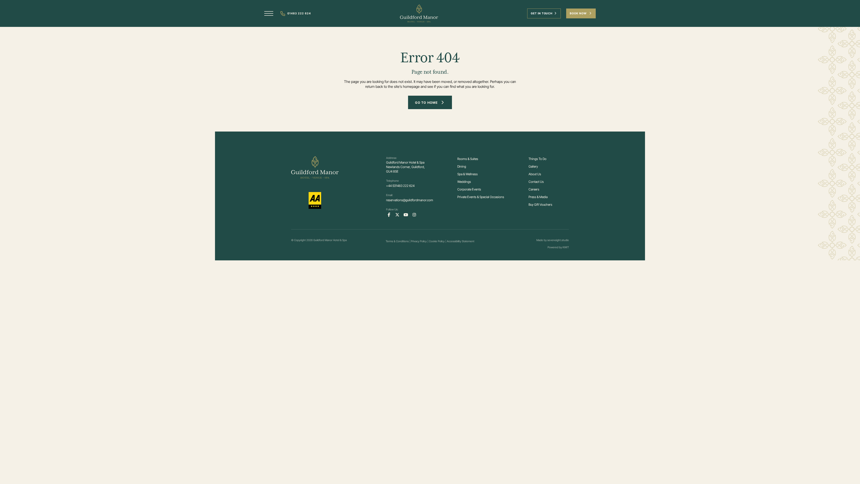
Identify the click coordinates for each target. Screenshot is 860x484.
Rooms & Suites (467, 159)
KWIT (566, 247)
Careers (534, 189)
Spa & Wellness (467, 174)
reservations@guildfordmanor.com (409, 200)
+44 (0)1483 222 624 (400, 186)
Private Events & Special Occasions (480, 197)
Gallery (533, 166)
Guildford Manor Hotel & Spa (330, 240)
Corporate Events (469, 189)
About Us (535, 174)
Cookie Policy (437, 241)
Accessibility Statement (460, 241)
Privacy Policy (419, 241)
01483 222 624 (299, 13)
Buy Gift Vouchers (540, 204)
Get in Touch (542, 13)
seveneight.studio (558, 240)
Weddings (464, 181)
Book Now (578, 13)
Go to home (426, 102)
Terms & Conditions (397, 241)
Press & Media (538, 197)
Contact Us (536, 181)
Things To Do (537, 159)
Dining (461, 166)
